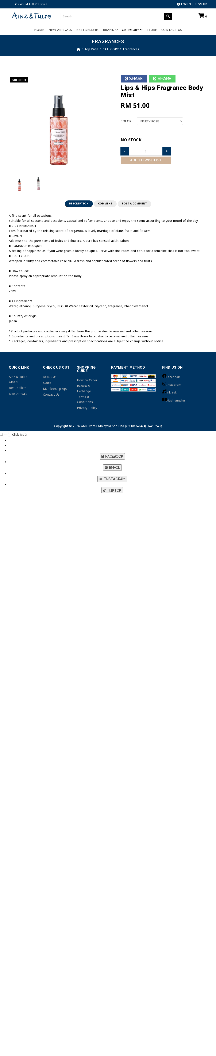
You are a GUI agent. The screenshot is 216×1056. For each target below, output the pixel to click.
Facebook (173, 377)
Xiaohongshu (175, 400)
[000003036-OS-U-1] (38, 183)
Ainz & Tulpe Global (18, 379)
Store (152, 29)
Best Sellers (87, 29)
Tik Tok (171, 392)
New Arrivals (60, 29)
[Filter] (168, 16)
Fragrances (131, 49)
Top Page (92, 49)
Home (39, 29)
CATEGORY (130, 29)
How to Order (87, 380)
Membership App (55, 389)
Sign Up (201, 4)
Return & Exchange (84, 388)
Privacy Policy (87, 408)
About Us (50, 377)
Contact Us (171, 29)
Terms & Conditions (85, 399)
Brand (109, 29)
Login (185, 4)
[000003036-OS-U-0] (58, 123)
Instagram (173, 385)
